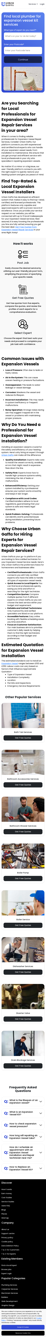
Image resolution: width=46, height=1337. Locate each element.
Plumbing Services (9, 1285)
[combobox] (23, 36)
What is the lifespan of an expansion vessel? (21, 1101)
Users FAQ (5, 1205)
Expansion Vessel (9, 663)
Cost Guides (6, 1197)
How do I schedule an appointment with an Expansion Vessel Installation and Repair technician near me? (19, 1152)
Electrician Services (9, 1293)
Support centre (7, 1233)
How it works (6, 1189)
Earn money (6, 1193)
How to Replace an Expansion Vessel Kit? (18, 1168)
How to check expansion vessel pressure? (20, 1125)
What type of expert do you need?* (20, 30)
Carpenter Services (9, 1289)
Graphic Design (7, 1305)
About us (5, 1229)
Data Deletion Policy (10, 1245)
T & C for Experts (8, 1254)
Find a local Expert (9, 1265)
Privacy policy (7, 1237)
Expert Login (6, 1273)
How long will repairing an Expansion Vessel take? (20, 1137)
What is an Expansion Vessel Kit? (18, 1113)
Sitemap (5, 1218)
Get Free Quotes (23, 737)
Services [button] (32, 4)
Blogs (3, 1210)
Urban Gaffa (7, 455)
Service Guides (7, 1201)
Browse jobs (6, 1269)
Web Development (9, 1301)
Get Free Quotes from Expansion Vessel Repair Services (19, 228)
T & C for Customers (10, 1250)
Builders (4, 1297)
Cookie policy (7, 1241)
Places (4, 1214)
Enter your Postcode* (14, 44)
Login (42, 4)
